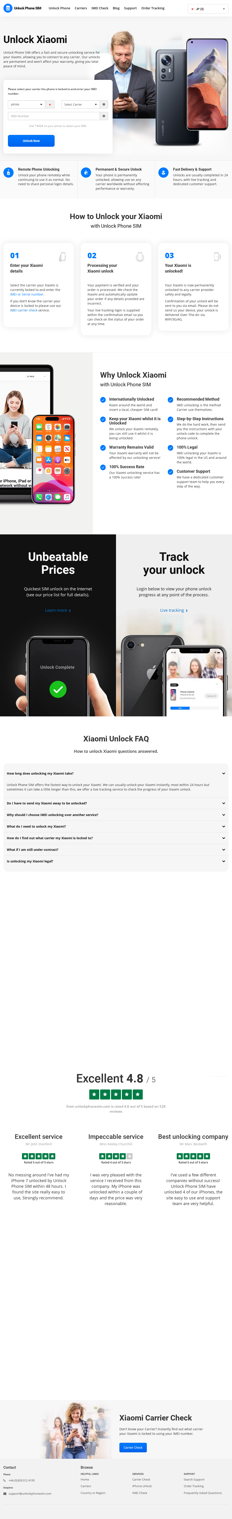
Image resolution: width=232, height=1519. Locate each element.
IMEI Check (100, 8)
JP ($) (199, 9)
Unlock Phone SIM (23, 8)
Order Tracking (152, 8)
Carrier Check (133, 1447)
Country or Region (93, 1493)
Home (85, 1479)
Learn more (56, 610)
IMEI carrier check (23, 310)
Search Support (194, 1479)
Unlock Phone (59, 8)
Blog (116, 8)
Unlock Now (31, 141)
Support (130, 8)
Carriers (81, 8)
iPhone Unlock (142, 1486)
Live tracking (172, 610)
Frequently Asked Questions (203, 1493)
